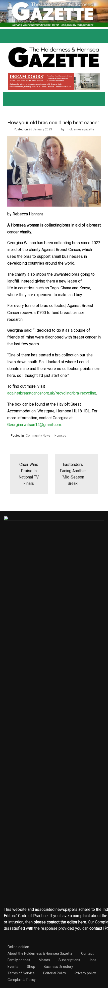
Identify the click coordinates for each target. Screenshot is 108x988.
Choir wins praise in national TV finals (29, 474)
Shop (31, 967)
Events (13, 967)
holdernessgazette (81, 129)
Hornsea (60, 435)
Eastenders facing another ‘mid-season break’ (73, 474)
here (82, 922)
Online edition (18, 947)
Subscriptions (69, 960)
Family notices (19, 960)
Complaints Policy (22, 980)
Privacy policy (85, 973)
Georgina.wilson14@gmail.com (34, 424)
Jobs (92, 960)
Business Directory (58, 967)
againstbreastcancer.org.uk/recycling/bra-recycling (51, 393)
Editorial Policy (54, 973)
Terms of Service (21, 973)
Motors (44, 960)
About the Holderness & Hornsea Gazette (40, 953)
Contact (87, 953)
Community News (38, 435)
